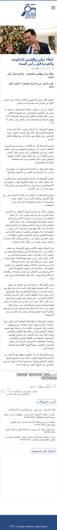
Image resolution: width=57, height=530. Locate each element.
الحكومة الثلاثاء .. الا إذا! (40, 386)
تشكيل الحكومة (36, 375)
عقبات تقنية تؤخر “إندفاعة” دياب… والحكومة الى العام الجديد (21, 391)
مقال (33, 68)
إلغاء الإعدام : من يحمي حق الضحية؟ (37, 410)
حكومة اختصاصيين (49, 378)
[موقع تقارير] (28, 10)
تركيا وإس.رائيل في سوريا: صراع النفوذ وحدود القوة (30, 429)
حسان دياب (22, 375)
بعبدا (46, 375)
